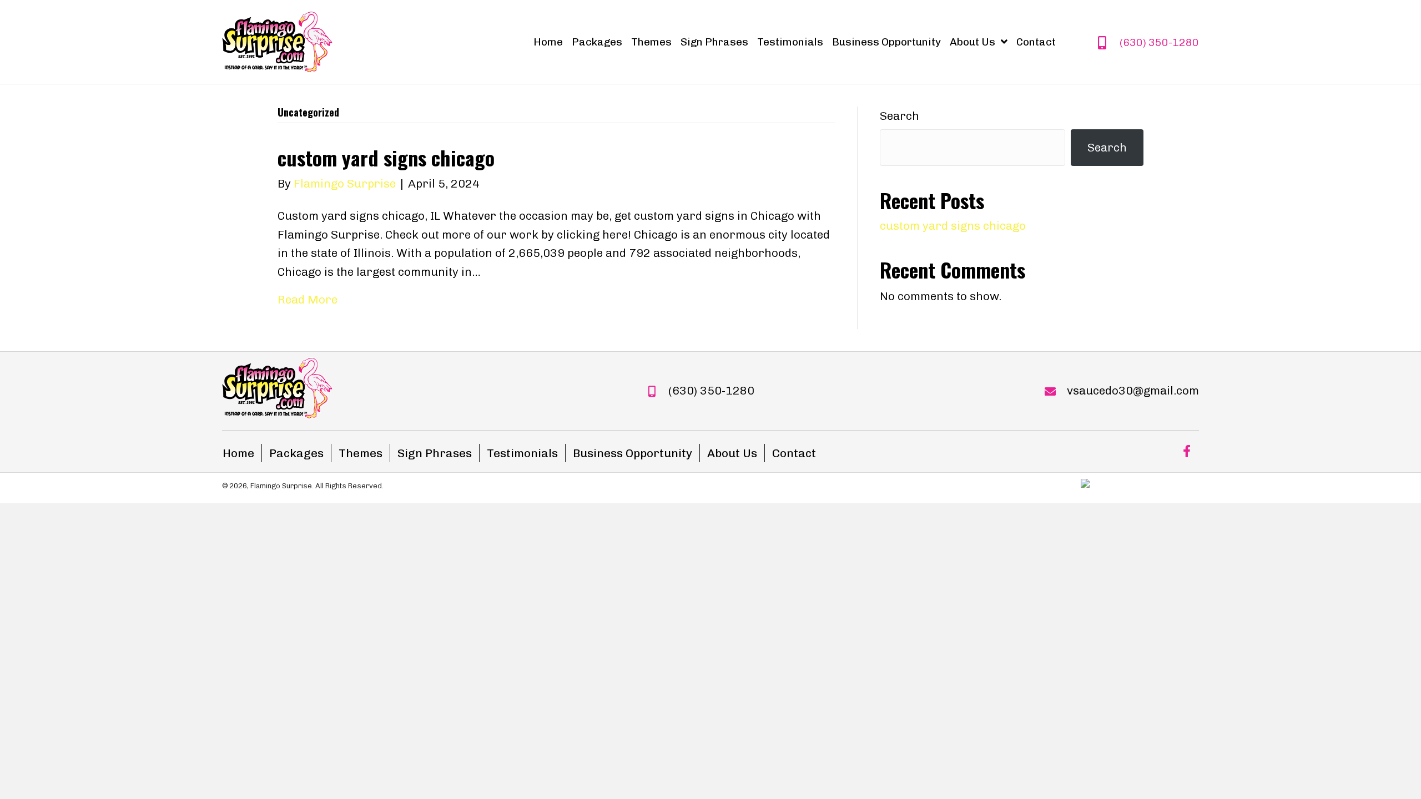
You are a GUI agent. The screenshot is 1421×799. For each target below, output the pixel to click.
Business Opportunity (632, 453)
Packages (296, 453)
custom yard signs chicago (386, 157)
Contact (794, 453)
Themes (360, 453)
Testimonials (522, 453)
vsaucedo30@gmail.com (1133, 390)
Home (238, 453)
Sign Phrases (434, 453)
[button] (1186, 451)
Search (899, 116)
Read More (307, 299)
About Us (732, 453)
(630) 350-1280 (1159, 42)
